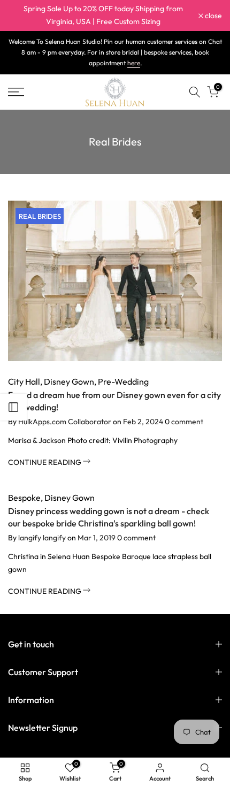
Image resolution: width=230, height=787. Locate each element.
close (212, 15)
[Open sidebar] (13, 407)
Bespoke (24, 497)
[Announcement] (103, 15)
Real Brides (40, 216)
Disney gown (69, 381)
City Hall (24, 381)
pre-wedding (123, 381)
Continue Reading (45, 462)
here (133, 63)
